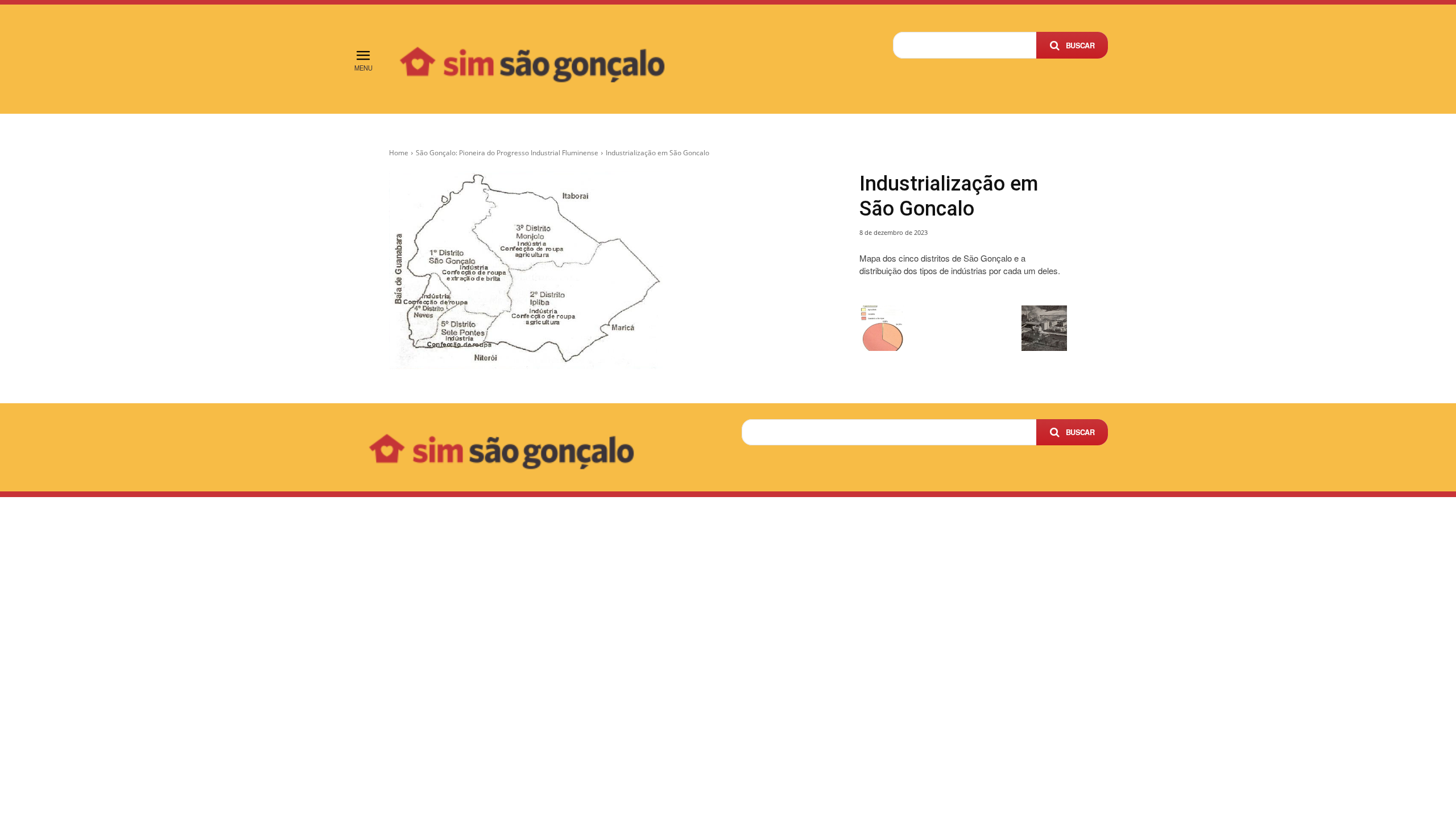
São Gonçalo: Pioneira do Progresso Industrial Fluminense (507, 153)
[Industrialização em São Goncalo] (610, 270)
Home (398, 153)
